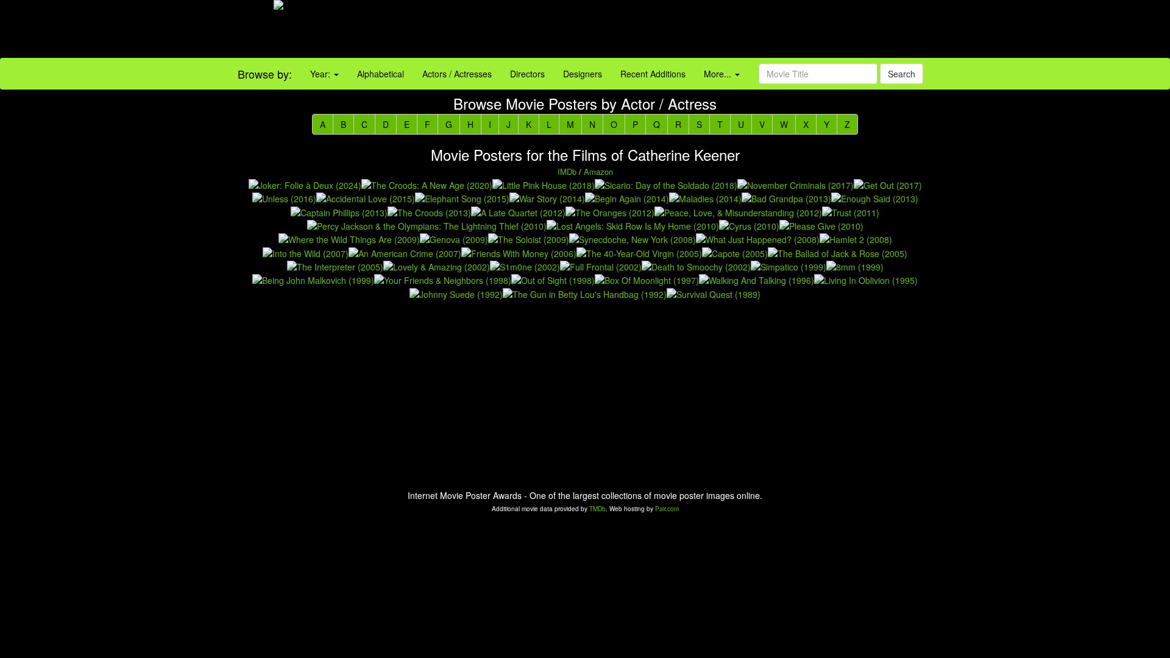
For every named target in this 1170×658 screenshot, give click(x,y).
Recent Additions (653, 74)
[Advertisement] (731, 30)
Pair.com (667, 508)
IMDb (567, 171)
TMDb (597, 508)
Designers (582, 74)
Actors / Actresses (457, 74)
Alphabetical (380, 74)
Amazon (598, 171)
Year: (321, 74)
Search (901, 74)
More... (719, 74)
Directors (527, 74)
